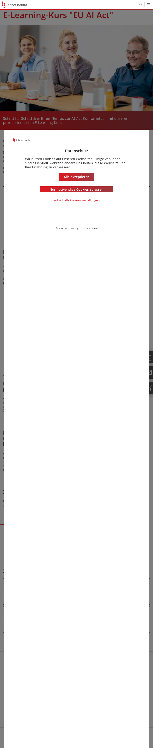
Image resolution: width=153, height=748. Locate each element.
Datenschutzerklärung (67, 228)
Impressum (92, 228)
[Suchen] (141, 5)
